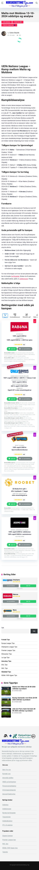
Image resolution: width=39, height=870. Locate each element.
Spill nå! (13, 349)
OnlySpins (16, 580)
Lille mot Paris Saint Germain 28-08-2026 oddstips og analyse (24, 710)
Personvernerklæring (9, 786)
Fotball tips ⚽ (17, 22)
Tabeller (5, 852)
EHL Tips (4, 665)
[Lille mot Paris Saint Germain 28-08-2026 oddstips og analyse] (6, 717)
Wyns (15, 610)
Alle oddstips (6, 22)
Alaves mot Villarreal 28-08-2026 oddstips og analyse (23, 687)
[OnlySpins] (7, 581)
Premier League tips (9, 840)
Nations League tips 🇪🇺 (9, 25)
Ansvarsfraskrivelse (8, 794)
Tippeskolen (6, 817)
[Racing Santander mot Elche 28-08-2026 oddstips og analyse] (6, 706)
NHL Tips (4, 668)
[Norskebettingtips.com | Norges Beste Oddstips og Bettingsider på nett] (19, 4)
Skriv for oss (6, 770)
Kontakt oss (6, 774)
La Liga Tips (5, 657)
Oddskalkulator (7, 821)
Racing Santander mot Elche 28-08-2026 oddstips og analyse (24, 699)
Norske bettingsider (9, 813)
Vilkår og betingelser (9, 782)
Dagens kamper (7, 836)
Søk (2, 628)
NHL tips (5, 844)
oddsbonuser (23, 279)
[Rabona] (7, 598)
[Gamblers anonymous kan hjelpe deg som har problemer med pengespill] (5, 738)
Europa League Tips (8, 643)
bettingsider (15, 276)
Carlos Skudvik (14, 33)
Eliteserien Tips (6, 654)
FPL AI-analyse (7, 825)
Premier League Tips (8, 650)
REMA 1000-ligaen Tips (9, 675)
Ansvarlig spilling (7, 778)
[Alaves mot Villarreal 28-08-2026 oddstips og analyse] (6, 695)
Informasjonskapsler (9, 790)
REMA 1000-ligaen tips (10, 848)
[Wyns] (7, 612)
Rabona (15, 594)
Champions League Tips (9, 647)
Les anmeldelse (25, 349)
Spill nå (13, 544)
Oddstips (5, 805)
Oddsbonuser (6, 809)
